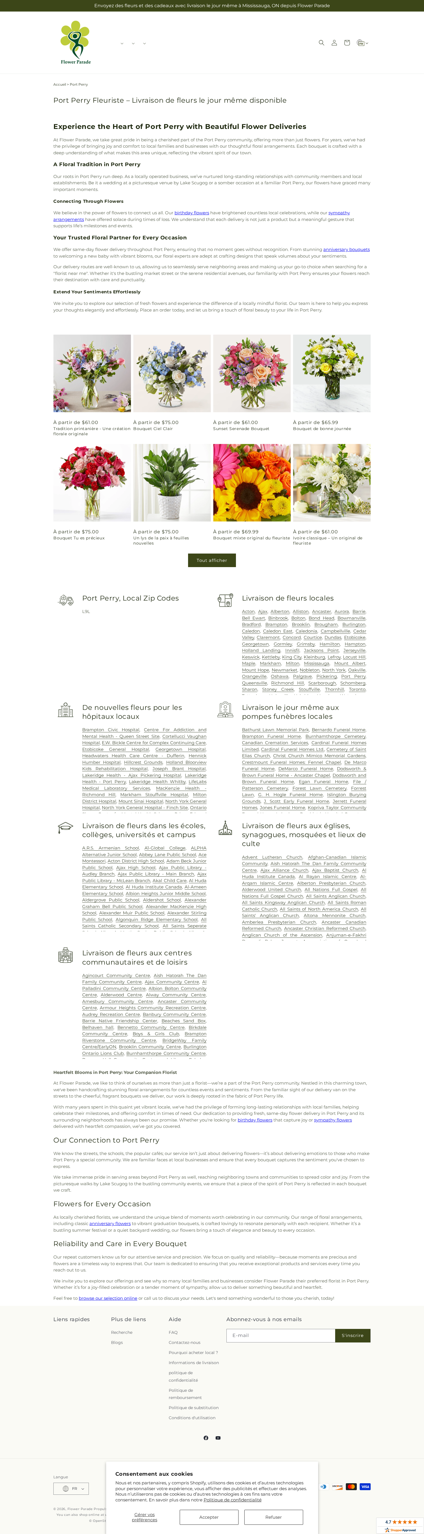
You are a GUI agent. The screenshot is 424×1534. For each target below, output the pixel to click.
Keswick (251, 657)
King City (291, 657)
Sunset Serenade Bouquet (241, 428)
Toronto (357, 689)
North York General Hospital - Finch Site (145, 807)
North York (334, 670)
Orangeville (254, 676)
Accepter (209, 1517)
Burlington (353, 624)
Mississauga (316, 663)
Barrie (358, 611)
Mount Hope (255, 670)
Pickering (326, 676)
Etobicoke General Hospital (115, 749)
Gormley (283, 644)
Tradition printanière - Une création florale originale (92, 431)
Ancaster (321, 611)
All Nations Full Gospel (331, 889)
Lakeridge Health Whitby (157, 781)
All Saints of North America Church (319, 909)
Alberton (280, 611)
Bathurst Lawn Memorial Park (275, 729)
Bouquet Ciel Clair (153, 428)
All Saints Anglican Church (335, 896)
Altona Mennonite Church (334, 915)
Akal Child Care (169, 880)
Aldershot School (162, 900)
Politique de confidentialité (233, 1500)
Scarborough (322, 683)
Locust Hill (354, 657)
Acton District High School (136, 861)
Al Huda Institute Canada (154, 887)
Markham (270, 663)
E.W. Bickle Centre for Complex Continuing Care (154, 742)
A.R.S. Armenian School (110, 848)
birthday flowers (192, 212)
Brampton (276, 624)
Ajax (262, 611)
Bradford (251, 624)
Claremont (268, 637)
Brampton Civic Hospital (110, 729)
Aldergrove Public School (110, 900)
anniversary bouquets (346, 249)
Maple (248, 663)
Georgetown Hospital (180, 749)
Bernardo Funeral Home (338, 729)
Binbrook (278, 618)
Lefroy (334, 657)
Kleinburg (314, 657)
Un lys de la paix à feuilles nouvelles (161, 540)
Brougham (326, 624)
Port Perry (353, 676)
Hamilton (330, 644)
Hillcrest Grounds (143, 762)
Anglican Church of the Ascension (282, 935)
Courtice (313, 637)
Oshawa (279, 676)
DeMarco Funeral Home (305, 768)
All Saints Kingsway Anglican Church (283, 902)
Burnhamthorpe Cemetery (335, 736)
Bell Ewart (253, 618)
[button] (120, 43)
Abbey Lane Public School (167, 854)
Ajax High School (135, 867)
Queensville (254, 683)
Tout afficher (212, 560)
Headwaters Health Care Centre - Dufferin (133, 755)
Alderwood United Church (271, 889)
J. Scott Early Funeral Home (296, 801)
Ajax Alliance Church (284, 870)
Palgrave (302, 676)
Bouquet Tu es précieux (78, 538)
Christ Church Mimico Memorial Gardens (319, 755)
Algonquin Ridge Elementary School (157, 919)
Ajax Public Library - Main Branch (156, 874)
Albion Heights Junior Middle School (166, 893)
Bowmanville (351, 618)
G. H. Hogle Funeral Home (290, 794)
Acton (248, 611)
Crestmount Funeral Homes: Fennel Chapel (291, 762)
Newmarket (284, 670)
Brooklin (301, 624)
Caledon (251, 631)
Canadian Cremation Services (275, 742)
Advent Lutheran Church (272, 857)
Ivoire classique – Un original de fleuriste (328, 540)
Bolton (298, 618)
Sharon (249, 689)
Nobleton (310, 670)
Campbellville (335, 631)
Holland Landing (261, 650)
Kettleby (271, 657)
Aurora (342, 611)
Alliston (301, 611)
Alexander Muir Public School (132, 913)
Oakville (356, 670)
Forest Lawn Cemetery (319, 788)
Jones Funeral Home (282, 807)
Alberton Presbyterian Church (331, 883)
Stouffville (309, 689)
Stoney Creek (278, 689)
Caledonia (306, 631)
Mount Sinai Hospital (141, 801)
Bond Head (321, 618)
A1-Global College (165, 848)
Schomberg (352, 683)
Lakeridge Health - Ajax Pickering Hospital (131, 775)
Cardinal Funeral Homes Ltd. (292, 749)
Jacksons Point (321, 650)
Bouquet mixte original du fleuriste (251, 538)
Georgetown (255, 644)
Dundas (332, 637)
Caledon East (277, 631)
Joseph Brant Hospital (179, 768)
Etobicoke (354, 637)
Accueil (59, 84)
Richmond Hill (287, 683)
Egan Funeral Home (323, 781)
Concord (292, 637)
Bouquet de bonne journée (322, 428)
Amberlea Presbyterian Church (279, 922)
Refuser (273, 1517)
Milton (292, 663)
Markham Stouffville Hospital (154, 794)
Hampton (355, 644)
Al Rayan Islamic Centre (327, 876)
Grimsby (306, 644)
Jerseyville (354, 650)
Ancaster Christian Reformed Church (324, 928)
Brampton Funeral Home (271, 736)
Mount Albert (349, 663)
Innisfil (292, 650)
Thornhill (334, 689)
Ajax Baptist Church (335, 870)
